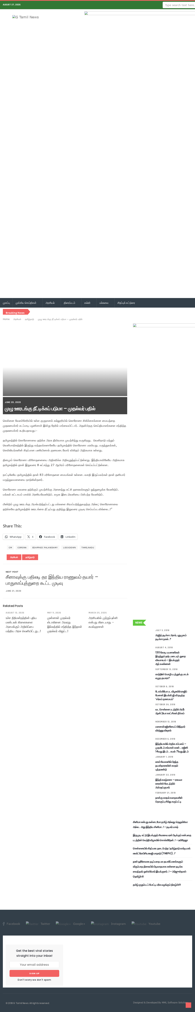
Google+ (78, 923)
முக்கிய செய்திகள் (26, 302)
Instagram (118, 923)
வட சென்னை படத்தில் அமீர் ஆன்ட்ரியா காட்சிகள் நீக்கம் (169, 711)
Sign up (34, 973)
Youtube (154, 923)
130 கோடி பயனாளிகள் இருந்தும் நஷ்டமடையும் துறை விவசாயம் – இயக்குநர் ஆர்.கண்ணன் (170, 658)
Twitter (45, 923)
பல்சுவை (104, 302)
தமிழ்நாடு (29, 319)
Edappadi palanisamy (45, 547)
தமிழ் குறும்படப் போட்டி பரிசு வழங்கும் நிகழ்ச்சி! (157, 885)
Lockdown (69, 547)
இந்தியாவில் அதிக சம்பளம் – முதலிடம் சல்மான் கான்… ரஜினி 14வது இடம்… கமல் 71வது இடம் (172, 747)
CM (10, 547)
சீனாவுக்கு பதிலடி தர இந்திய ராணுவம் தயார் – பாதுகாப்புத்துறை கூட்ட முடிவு (52, 579)
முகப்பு (6, 302)
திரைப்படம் (70, 302)
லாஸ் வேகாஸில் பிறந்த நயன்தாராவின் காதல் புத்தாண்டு (166, 765)
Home (6, 319)
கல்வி (87, 302)
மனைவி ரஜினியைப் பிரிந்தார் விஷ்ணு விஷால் (170, 728)
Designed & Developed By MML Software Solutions (160, 1002)
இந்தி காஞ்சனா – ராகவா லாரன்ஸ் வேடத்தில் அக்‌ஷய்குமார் (168, 783)
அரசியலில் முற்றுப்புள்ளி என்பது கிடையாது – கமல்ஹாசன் (103, 622)
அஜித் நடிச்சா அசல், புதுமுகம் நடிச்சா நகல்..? (170, 637)
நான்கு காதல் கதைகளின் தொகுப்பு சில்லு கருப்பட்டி (169, 799)
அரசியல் (50, 302)
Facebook (13, 923)
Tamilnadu (88, 547)
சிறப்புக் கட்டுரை (126, 302)
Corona (22, 547)
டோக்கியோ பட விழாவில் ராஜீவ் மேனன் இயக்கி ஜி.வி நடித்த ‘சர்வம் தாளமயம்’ (171, 695)
